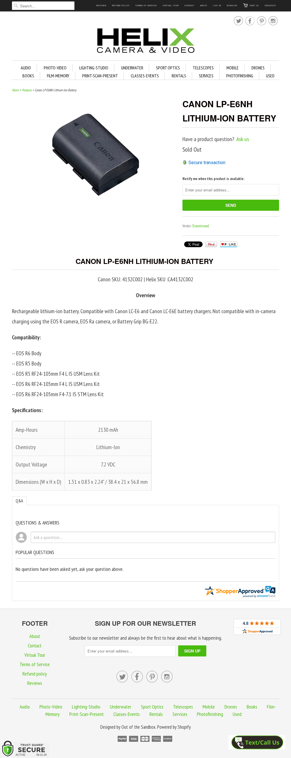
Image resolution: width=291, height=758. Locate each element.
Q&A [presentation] (19, 500)
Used (270, 76)
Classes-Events (145, 76)
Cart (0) (254, 5)
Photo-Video (55, 68)
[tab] (19, 500)
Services (206, 76)
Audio (26, 68)
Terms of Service (146, 5)
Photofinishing (239, 76)
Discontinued (200, 226)
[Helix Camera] (145, 41)
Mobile (232, 68)
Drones (258, 68)
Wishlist (232, 5)
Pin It (211, 244)
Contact (189, 5)
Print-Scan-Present (100, 76)
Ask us (242, 139)
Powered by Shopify (174, 727)
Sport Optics (168, 68)
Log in (217, 5)
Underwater (132, 68)
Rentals (179, 76)
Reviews (101, 5)
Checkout (270, 5)
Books (28, 76)
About (203, 5)
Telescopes (203, 68)
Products (27, 90)
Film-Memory (58, 76)
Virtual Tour (171, 5)
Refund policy (121, 5)
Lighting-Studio (93, 68)
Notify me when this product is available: (213, 178)
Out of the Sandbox (138, 727)
